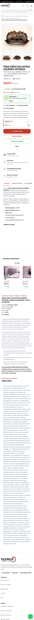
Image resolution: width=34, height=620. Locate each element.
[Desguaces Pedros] (5, 5)
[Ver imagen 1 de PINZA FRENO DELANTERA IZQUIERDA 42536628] (6, 58)
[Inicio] (2, 16)
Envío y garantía (28, 183)
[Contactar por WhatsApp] (30, 616)
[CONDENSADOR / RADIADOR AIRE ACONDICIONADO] (12, 271)
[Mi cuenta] (23, 6)
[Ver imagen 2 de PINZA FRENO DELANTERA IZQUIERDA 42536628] (16, 58)
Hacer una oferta (17, 136)
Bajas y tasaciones (6, 615)
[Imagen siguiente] (29, 38)
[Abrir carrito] (27, 6)
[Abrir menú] (31, 6)
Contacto (3, 593)
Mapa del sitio (4, 589)
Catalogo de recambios (7, 606)
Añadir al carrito (18, 131)
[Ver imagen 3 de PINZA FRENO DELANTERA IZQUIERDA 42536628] (27, 58)
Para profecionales (6, 584)
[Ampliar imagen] (29, 26)
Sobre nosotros (5, 580)
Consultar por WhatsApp (17, 141)
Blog (2, 597)
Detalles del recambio (17, 183)
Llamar (17, 146)
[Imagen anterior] (5, 38)
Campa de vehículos (6, 610)
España (15, 92)
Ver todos (17, 263)
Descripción (7, 183)
